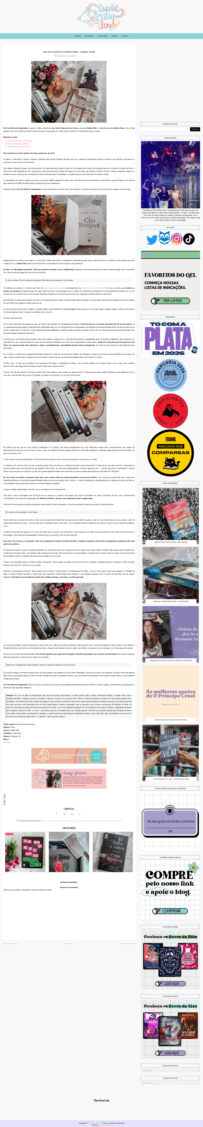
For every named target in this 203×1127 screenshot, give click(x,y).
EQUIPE (114, 36)
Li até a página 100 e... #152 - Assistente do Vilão (171, 779)
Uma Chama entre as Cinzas (19, 141)
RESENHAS (89, 36)
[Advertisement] (170, 64)
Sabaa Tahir (72, 821)
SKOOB (6, 742)
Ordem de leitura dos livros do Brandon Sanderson (171, 660)
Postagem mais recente (10, 943)
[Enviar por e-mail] (4, 794)
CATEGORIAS (102, 36)
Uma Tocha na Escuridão (18, 144)
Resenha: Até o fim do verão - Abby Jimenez (171, 542)
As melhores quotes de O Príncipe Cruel (171, 720)
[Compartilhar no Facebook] (4, 801)
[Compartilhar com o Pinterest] (4, 804)
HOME (78, 36)
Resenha (62, 821)
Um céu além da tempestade (89, 821)
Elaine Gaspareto (104, 1125)
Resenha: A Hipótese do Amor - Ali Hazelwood (171, 601)
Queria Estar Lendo (95, 1123)
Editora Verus (53, 821)
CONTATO (125, 36)
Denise (44, 821)
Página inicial (69, 943)
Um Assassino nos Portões (19, 147)
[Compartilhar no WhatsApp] (80, 814)
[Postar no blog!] (4, 797)
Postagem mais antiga (128, 943)
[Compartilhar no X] (4, 799)
